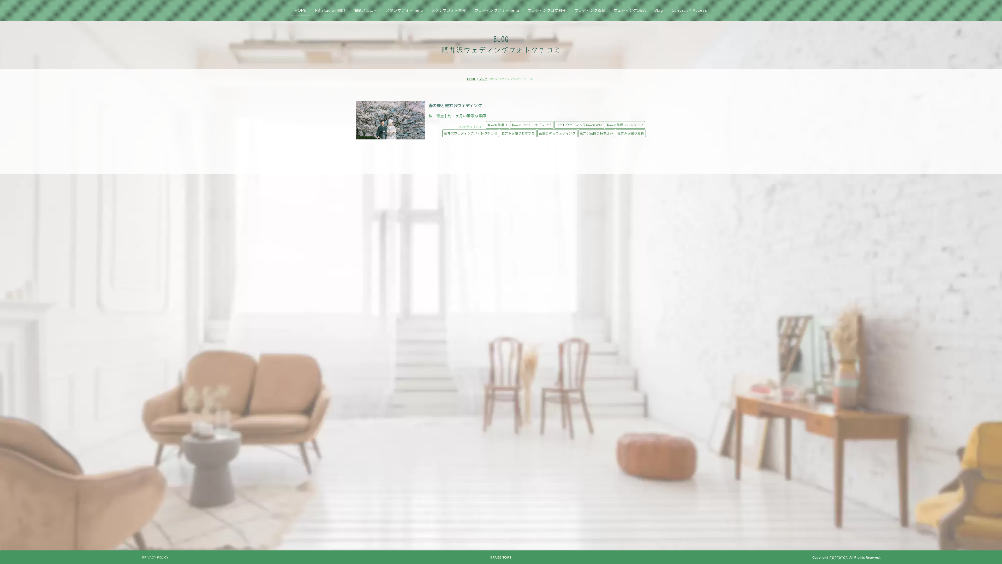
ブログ (483, 79)
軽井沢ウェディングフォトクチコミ (470, 133)
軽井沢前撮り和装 (630, 133)
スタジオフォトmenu (404, 10)
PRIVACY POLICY (155, 557)
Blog (658, 10)
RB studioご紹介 (330, 10)
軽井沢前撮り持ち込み (596, 133)
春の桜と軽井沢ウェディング (455, 105)
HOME (301, 10)
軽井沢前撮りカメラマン (625, 124)
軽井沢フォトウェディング (531, 124)
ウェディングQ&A (630, 10)
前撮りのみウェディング (557, 133)
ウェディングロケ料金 (547, 10)
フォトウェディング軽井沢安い (579, 124)
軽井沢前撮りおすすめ (518, 133)
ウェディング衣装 (590, 10)
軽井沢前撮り (497, 124)
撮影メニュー (365, 10)
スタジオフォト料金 (448, 10)
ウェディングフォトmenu (496, 10)
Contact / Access (689, 10)
